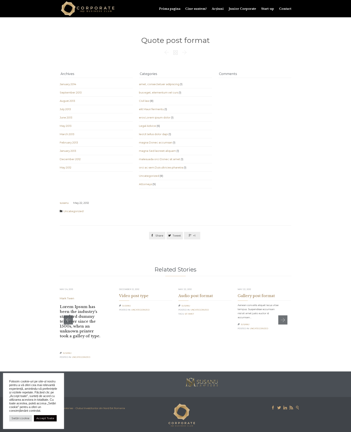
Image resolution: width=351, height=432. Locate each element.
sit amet (189, 314)
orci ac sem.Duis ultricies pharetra (161, 167)
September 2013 (71, 92)
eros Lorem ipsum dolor (154, 117)
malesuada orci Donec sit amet (159, 159)
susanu (64, 202)
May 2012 (65, 167)
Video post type (133, 296)
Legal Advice (147, 125)
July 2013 (65, 109)
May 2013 (66, 125)
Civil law (144, 100)
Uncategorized (149, 175)
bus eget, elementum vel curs (158, 92)
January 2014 (68, 84)
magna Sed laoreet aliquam (157, 150)
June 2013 (66, 117)
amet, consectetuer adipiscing (159, 84)
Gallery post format (256, 296)
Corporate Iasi (65, 408)
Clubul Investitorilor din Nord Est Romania (100, 408)
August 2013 (67, 100)
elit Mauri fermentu (151, 109)
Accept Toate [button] (45, 418)
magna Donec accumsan (155, 142)
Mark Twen (67, 298)
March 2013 (67, 134)
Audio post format (195, 296)
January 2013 (68, 150)
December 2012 (70, 159)
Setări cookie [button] (20, 418)
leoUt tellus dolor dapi (153, 134)
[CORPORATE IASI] (88, 8)
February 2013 (69, 142)
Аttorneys (145, 184)
